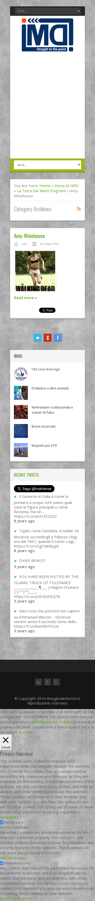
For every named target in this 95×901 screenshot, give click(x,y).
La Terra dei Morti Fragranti (41, 190)
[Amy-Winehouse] (47, 272)
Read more (25, 297)
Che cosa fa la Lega (46, 369)
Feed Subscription (79, 208)
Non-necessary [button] (13, 857)
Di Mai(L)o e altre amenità (50, 388)
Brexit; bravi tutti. (44, 426)
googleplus (48, 338)
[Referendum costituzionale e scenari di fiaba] (21, 412)
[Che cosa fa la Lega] (21, 374)
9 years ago (24, 566)
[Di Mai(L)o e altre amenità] (21, 393)
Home (45, 185)
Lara (24, 243)
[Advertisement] (47, 105)
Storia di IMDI (66, 185)
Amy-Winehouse (29, 236)
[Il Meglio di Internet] (47, 46)
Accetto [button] (25, 732)
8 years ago (24, 520)
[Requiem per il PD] (21, 450)
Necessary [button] (9, 817)
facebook (58, 338)
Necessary (13, 822)
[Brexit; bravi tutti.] (21, 431)
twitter (37, 338)
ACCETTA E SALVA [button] (16, 898)
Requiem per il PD (44, 445)
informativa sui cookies (51, 721)
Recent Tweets (26, 475)
